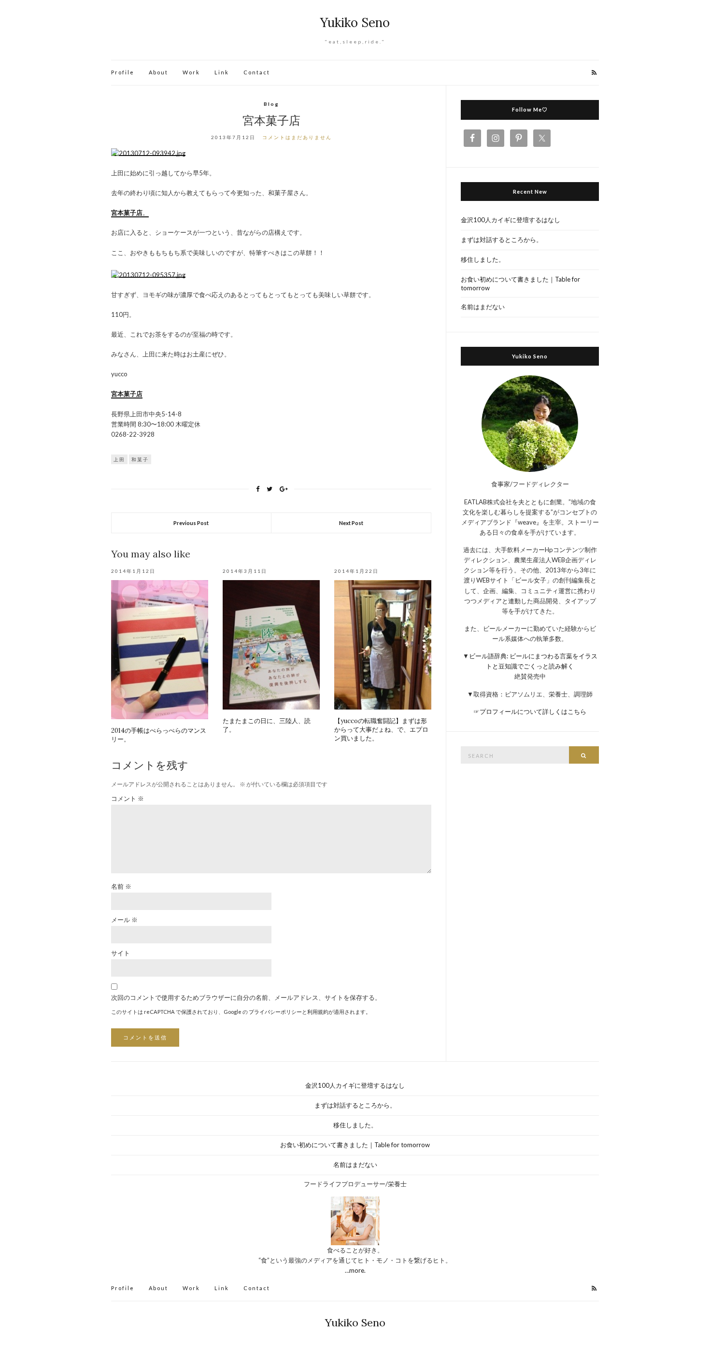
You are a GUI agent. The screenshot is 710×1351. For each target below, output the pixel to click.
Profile (122, 72)
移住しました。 (483, 259)
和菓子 (140, 459)
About (158, 72)
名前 (121, 886)
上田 (119, 459)
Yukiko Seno (355, 22)
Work (191, 72)
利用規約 (317, 1012)
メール (124, 920)
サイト (120, 953)
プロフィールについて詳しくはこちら (533, 711)
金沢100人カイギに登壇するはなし (510, 220)
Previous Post (191, 523)
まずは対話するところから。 (501, 239)
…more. (355, 1270)
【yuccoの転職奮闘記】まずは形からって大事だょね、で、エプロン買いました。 (381, 729)
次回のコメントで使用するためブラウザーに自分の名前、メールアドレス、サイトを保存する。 (246, 997)
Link (221, 72)
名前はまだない (483, 307)
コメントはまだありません (297, 137)
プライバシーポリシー (275, 1012)
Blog (271, 104)
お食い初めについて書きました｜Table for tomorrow (520, 283)
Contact (256, 72)
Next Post (351, 523)
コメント (127, 798)
